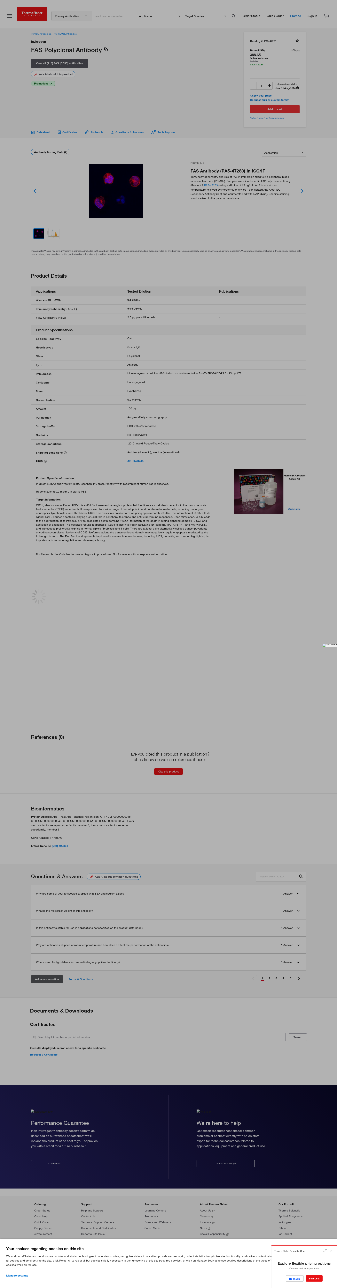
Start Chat (314, 1278)
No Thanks (294, 1278)
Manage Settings (17, 1275)
